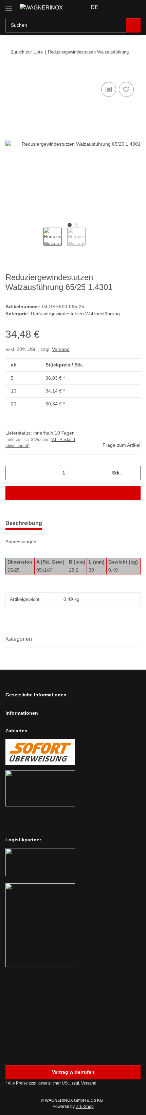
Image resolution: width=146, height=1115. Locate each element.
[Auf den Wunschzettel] (126, 89)
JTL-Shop (85, 1106)
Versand (61, 349)
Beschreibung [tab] (23, 523)
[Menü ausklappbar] (8, 5)
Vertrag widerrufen (73, 1072)
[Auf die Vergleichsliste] (108, 89)
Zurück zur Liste (27, 52)
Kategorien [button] (18, 639)
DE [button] (94, 7)
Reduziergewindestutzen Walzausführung (75, 313)
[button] (114, 7)
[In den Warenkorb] (10, 73)
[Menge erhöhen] (133, 473)
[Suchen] (133, 25)
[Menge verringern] (13, 473)
